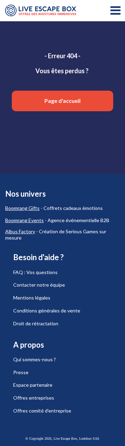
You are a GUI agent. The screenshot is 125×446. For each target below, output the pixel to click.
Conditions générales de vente (46, 310)
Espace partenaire (32, 385)
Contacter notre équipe (39, 285)
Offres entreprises (33, 398)
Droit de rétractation (35, 323)
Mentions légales (31, 298)
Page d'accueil (62, 100)
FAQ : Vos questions (35, 272)
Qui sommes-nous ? (34, 359)
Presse (20, 372)
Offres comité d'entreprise (42, 411)
